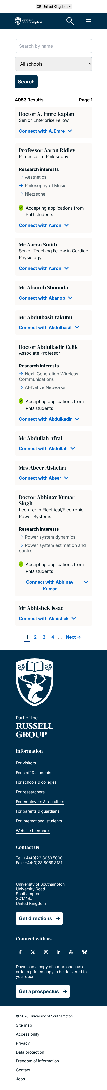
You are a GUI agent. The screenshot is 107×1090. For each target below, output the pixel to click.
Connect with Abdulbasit (45, 327)
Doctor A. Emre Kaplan (46, 114)
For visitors (26, 762)
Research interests (39, 169)
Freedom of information (37, 1060)
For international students (39, 820)
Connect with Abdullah (43, 448)
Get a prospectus (39, 991)
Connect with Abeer (40, 478)
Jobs (20, 1078)
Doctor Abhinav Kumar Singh (47, 500)
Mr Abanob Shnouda (43, 287)
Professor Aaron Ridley (47, 150)
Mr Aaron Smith (38, 244)
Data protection (30, 1052)
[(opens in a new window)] (20, 952)
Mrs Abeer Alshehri (42, 467)
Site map (24, 1025)
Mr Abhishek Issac (41, 608)
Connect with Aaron (40, 225)
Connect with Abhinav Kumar (49, 585)
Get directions (35, 918)
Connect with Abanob (42, 298)
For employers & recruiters (40, 801)
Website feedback (33, 830)
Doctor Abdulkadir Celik (48, 347)
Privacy (23, 1043)
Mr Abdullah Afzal (40, 438)
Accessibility (27, 1034)
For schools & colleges (36, 782)
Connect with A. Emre (42, 131)
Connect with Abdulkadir (45, 419)
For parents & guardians (37, 811)
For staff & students (33, 772)
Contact (23, 1069)
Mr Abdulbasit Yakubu (45, 317)
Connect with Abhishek (44, 618)
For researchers (30, 791)
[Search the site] (70, 21)
